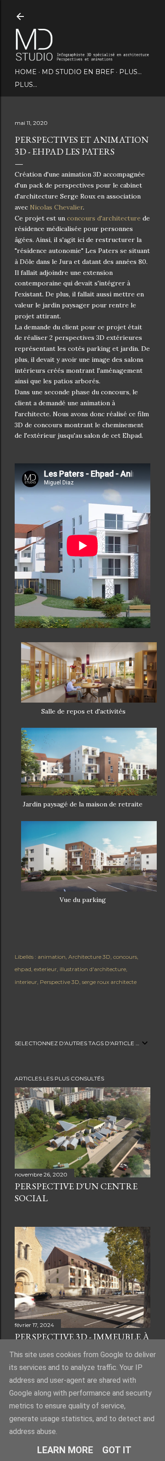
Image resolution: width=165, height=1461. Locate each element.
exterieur (45, 969)
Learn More (65, 1450)
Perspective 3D (59, 981)
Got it (117, 1450)
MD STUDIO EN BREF (78, 72)
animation (52, 956)
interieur (26, 981)
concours (125, 956)
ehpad (23, 969)
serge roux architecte (109, 981)
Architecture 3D (89, 956)
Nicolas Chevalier (56, 207)
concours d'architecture (104, 218)
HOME (26, 72)
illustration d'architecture (93, 969)
